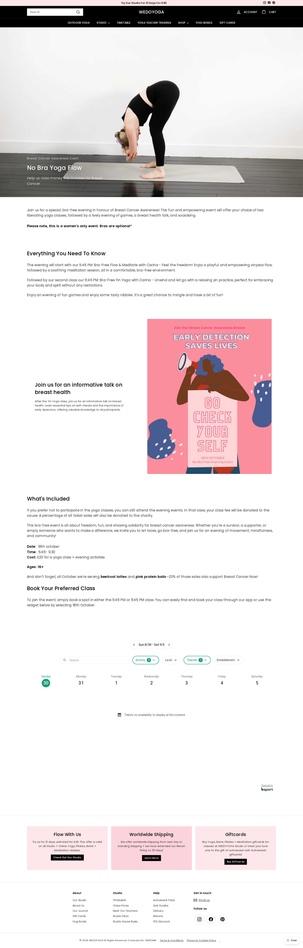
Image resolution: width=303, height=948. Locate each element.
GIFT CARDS (227, 23)
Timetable (119, 900)
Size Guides (160, 905)
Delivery (158, 911)
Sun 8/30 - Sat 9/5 (151, 644)
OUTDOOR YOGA (79, 23)
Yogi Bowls (79, 921)
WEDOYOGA (151, 12)
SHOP (182, 23)
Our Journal (80, 911)
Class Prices (121, 905)
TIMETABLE (123, 23)
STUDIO (102, 23)
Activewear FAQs (164, 900)
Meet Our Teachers (125, 911)
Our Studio (79, 900)
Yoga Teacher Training (154, 23)
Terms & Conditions (172, 940)
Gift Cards (79, 916)
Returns (158, 916)
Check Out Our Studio (67, 857)
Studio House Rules (125, 921)
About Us (78, 905)
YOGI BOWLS (204, 23)
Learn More (151, 858)
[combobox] (55, 12)
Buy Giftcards (236, 861)
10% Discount (161, 921)
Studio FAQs (121, 916)
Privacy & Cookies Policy (201, 940)
